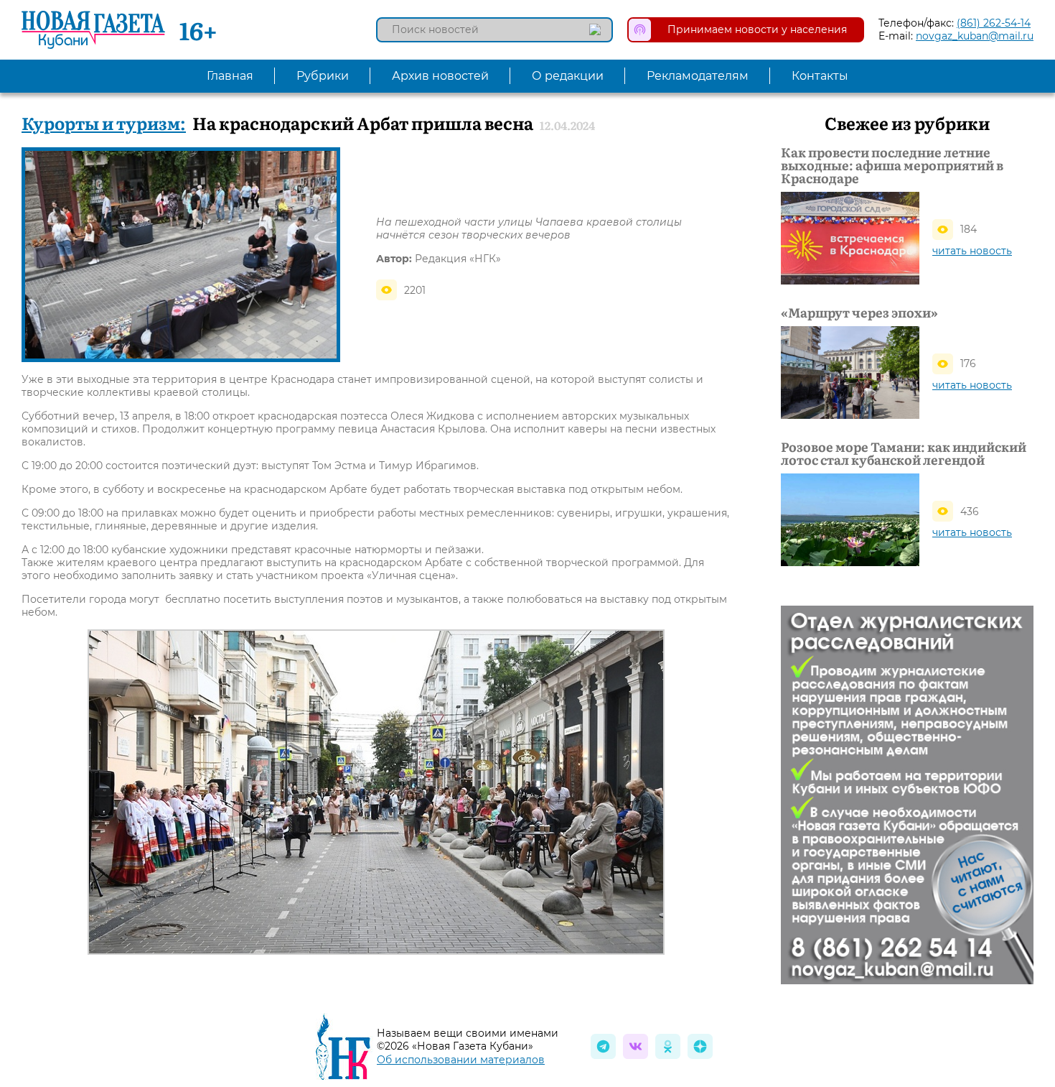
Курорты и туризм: (104, 122)
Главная (230, 76)
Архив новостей (440, 76)
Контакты (820, 76)
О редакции (568, 76)
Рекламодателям (698, 76)
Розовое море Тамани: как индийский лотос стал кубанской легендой (903, 453)
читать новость (972, 250)
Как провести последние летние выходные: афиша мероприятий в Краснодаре (892, 165)
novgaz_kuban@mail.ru (974, 35)
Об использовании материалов (461, 1059)
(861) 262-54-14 (994, 23)
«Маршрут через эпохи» (859, 312)
